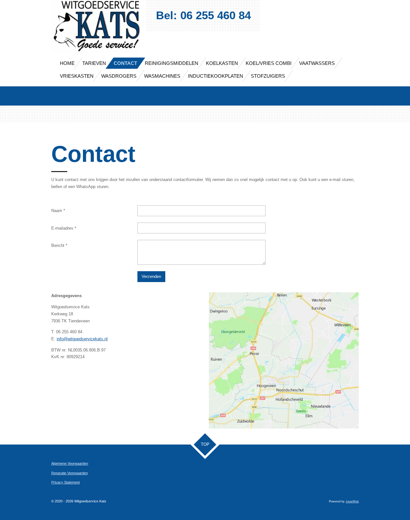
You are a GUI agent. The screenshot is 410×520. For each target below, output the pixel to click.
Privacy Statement (65, 482)
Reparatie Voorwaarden (69, 473)
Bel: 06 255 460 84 (203, 15)
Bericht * (59, 245)
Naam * (58, 210)
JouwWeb (352, 501)
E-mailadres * (63, 228)
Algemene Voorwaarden (69, 463)
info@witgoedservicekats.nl (82, 338)
